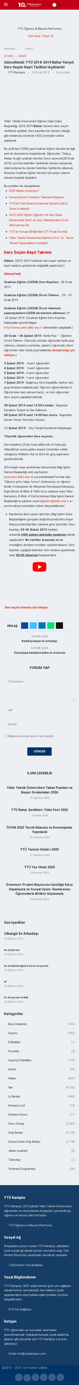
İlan (41, 1087)
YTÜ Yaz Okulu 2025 (39, 867)
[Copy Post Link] (59, 625)
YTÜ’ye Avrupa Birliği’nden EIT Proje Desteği (38, 231)
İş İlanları (41, 1096)
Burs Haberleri (41, 1024)
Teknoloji (41, 1160)
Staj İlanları (41, 1132)
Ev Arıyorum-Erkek (16, 997)
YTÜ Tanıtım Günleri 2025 (39, 849)
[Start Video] (39, 582)
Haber (41, 1078)
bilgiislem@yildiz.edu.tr (54, 501)
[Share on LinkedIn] (42, 625)
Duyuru (29, 48)
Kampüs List (41, 1105)
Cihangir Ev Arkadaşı (21, 933)
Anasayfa (9, 48)
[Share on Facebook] (24, 625)
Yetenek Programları (41, 1169)
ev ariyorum (11, 949)
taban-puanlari (41, 1151)
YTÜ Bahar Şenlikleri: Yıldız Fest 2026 (39, 810)
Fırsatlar (41, 1051)
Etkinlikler (41, 1042)
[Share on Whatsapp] (50, 625)
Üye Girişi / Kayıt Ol (40, 36)
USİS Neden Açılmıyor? (24, 191)
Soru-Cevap (41, 1123)
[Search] (73, 4)
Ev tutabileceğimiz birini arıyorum (26, 965)
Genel (41, 1069)
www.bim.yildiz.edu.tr (18, 477)
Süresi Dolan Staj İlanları (41, 1142)
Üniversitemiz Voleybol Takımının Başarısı (36, 197)
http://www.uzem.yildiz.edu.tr (23, 327)
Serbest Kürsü (41, 1114)
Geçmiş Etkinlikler (41, 1060)
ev (5, 981)
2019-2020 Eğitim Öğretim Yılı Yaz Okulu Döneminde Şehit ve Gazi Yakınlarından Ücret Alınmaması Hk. (38, 220)
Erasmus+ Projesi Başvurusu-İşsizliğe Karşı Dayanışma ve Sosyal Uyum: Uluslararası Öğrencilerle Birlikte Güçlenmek (39, 889)
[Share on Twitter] (33, 625)
